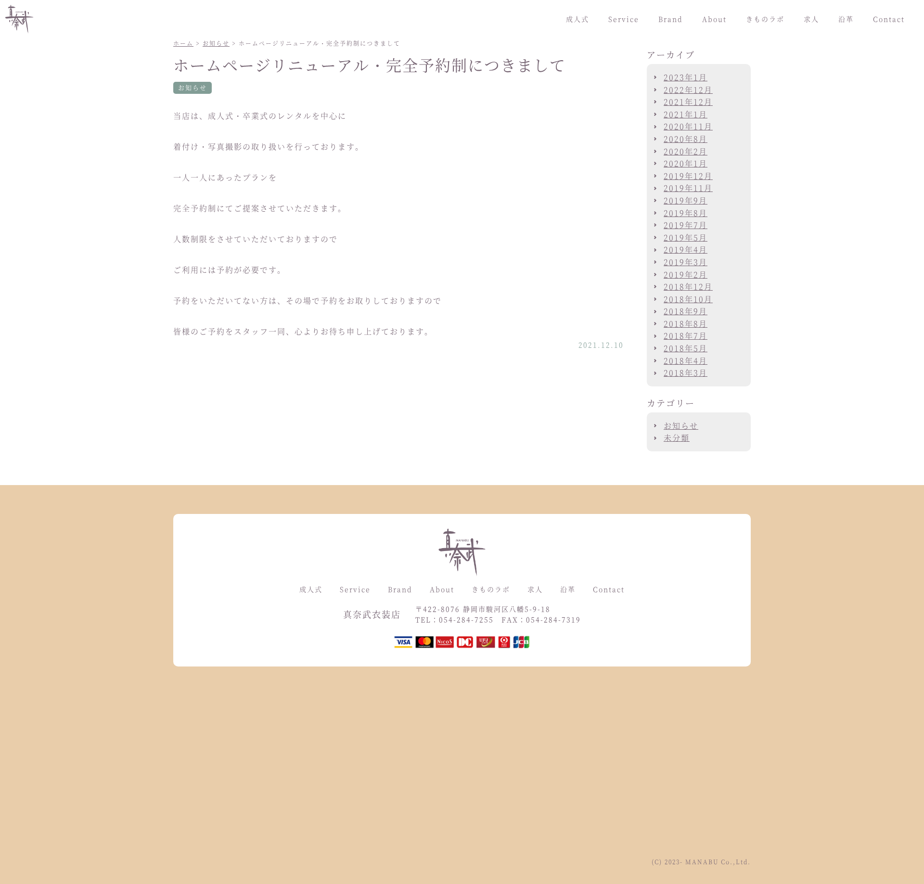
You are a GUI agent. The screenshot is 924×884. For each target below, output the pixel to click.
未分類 (677, 437)
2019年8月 (685, 212)
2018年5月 (685, 348)
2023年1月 (685, 77)
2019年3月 (685, 262)
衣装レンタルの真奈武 (25, 19)
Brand (670, 19)
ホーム (183, 43)
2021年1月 (685, 114)
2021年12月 (688, 101)
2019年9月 (685, 200)
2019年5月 (685, 237)
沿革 (846, 19)
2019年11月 (688, 187)
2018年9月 (685, 311)
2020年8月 (685, 138)
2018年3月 (685, 372)
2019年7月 (685, 225)
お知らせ (216, 43)
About (714, 19)
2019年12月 (688, 175)
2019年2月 (685, 274)
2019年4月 (685, 249)
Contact (889, 19)
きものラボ (765, 19)
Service (623, 19)
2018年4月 (685, 360)
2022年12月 (688, 89)
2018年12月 (688, 286)
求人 (811, 19)
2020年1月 (685, 163)
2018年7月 (685, 335)
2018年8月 (685, 323)
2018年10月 (688, 299)
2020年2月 (685, 151)
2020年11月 (688, 126)
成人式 (577, 19)
